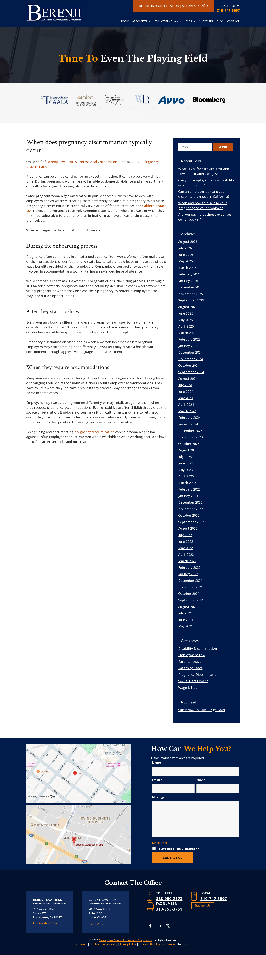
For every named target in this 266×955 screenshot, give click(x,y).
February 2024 (189, 417)
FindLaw (186, 944)
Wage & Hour (188, 687)
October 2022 (188, 515)
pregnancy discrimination (94, 432)
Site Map (95, 944)
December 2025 (190, 287)
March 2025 (187, 333)
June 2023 (185, 463)
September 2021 (191, 600)
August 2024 (187, 378)
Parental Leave (189, 661)
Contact (233, 21)
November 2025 (190, 294)
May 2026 (185, 261)
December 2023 (190, 430)
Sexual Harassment (193, 681)
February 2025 (189, 339)
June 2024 (185, 391)
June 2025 (185, 313)
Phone (200, 780)
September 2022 (191, 522)
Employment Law (166, 21)
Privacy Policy (128, 944)
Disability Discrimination (197, 648)
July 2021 (185, 613)
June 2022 (185, 541)
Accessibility (110, 944)
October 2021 (188, 593)
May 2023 (185, 470)
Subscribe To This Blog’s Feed (201, 710)
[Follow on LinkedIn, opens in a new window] (159, 925)
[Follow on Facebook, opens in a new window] (150, 925)
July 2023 (185, 457)
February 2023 (189, 489)
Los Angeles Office (45, 923)
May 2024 (185, 398)
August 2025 (187, 307)
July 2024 (185, 385)
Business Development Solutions (158, 944)
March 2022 (187, 561)
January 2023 (188, 496)
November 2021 (190, 587)
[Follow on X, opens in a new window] (167, 925)
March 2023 (187, 483)
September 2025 (191, 300)
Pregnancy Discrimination (198, 674)
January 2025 (188, 346)
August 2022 (187, 528)
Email (157, 780)
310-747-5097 (228, 10)
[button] (8, 105)
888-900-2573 (169, 898)
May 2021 (185, 626)
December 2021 (190, 580)
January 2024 (188, 424)
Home (125, 21)
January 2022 (188, 574)
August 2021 (187, 606)
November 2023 (190, 437)
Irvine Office (96, 924)
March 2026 (187, 267)
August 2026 (187, 241)
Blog (220, 21)
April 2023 (186, 476)
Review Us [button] (203, 905)
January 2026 (188, 280)
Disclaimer (159, 843)
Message (158, 797)
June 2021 (185, 619)
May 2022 (185, 548)
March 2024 (187, 411)
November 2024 (190, 359)
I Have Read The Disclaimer (178, 849)
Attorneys (139, 21)
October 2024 (188, 365)
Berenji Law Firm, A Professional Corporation (82, 162)
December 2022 (190, 502)
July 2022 (185, 535)
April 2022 (186, 554)
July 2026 (185, 248)
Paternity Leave (190, 668)
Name (156, 763)
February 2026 (189, 274)
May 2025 (185, 320)
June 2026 (185, 254)
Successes (206, 21)
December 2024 (190, 352)
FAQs (188, 21)
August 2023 (187, 450)
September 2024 (191, 372)
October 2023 (188, 443)
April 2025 (186, 326)
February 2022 (189, 567)
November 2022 (190, 509)
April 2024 (186, 404)
